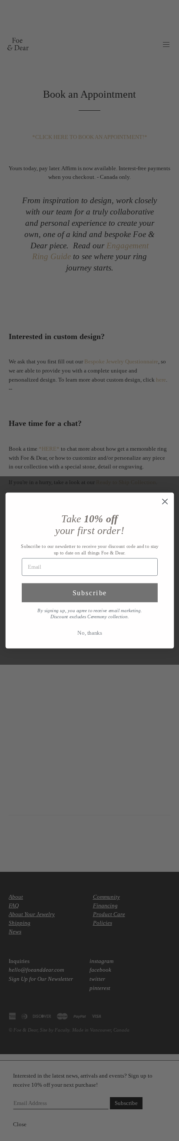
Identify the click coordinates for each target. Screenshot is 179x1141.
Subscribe (89, 593)
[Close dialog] (165, 501)
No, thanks (89, 633)
